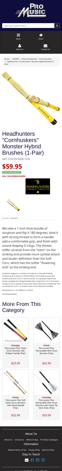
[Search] (57, 25)
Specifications (14, 218)
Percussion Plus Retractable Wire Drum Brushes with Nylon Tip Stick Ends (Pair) (46, 404)
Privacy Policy (33, 448)
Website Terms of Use (23, 448)
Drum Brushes (45, 59)
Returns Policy (41, 448)
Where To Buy (31, 439)
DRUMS (16, 59)
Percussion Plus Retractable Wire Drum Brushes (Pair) (46, 351)
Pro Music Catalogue (41, 439)
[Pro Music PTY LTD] (31, 10)
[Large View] (13, 205)
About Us (17, 439)
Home (7, 59)
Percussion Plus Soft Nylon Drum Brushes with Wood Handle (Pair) (16, 404)
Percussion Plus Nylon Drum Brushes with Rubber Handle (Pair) (15, 351)
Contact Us (24, 439)
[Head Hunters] (31, 186)
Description (6, 218)
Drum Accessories (29, 59)
